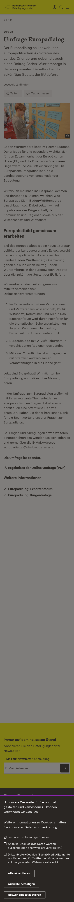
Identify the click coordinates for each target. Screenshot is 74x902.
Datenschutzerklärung (41, 827)
